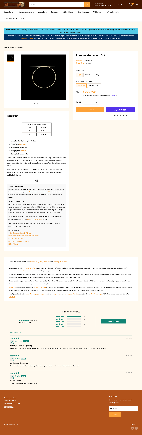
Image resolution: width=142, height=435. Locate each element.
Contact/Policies (9, 18)
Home (22, 18)
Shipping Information (60, 262)
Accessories (41, 12)
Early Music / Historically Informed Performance (23, 236)
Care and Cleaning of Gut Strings (18, 241)
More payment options (120, 115)
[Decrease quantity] (85, 102)
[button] (60, 316)
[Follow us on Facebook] (132, 428)
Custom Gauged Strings (34, 219)
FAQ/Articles (97, 12)
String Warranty (45, 262)
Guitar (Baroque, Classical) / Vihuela (19, 233)
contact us (12, 296)
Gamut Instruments (25, 12)
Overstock (54, 12)
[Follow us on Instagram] (136, 428)
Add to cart (90, 110)
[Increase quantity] (96, 102)
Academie (79, 60)
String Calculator (68, 12)
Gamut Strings (8, 12)
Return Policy (34, 262)
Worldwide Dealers (113, 12)
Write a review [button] (113, 321)
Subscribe (115, 415)
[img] (14, 338)
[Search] (87, 4)
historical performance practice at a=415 (37, 192)
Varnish (23, 151)
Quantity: (79, 102)
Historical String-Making (16, 238)
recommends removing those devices (20, 271)
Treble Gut (22, 144)
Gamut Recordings (84, 12)
